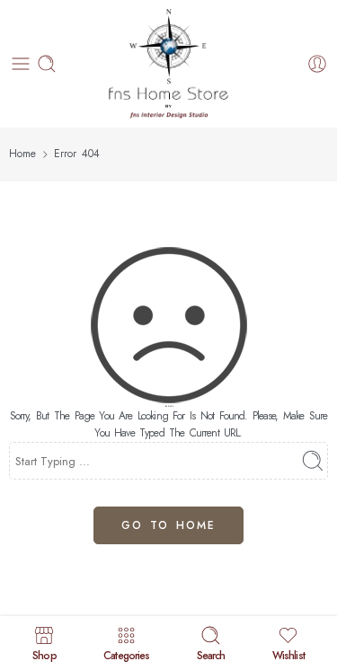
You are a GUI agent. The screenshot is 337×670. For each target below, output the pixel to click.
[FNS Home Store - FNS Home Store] (168, 64)
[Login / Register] (317, 64)
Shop (44, 654)
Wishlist (288, 654)
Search (211, 654)
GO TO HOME (169, 525)
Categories (126, 654)
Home (22, 153)
